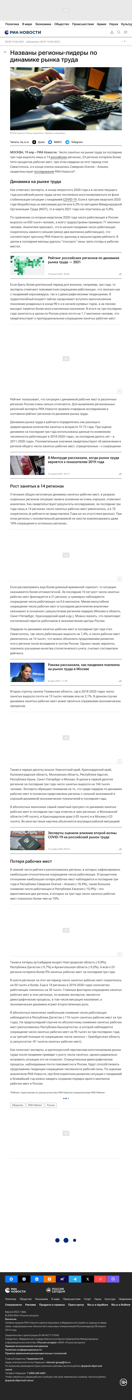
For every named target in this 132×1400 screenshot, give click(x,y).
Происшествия (71, 1299)
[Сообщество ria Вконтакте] (37, 1279)
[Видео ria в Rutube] (62, 1279)
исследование (44, 171)
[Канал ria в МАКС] (11, 1279)
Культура (110, 1299)
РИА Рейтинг (35, 1105)
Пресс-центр (76, 1304)
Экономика (41, 1299)
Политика (10, 1299)
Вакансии (10, 1319)
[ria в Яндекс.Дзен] (24, 1279)
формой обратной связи (19, 1380)
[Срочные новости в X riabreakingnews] (100, 1279)
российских (59, 157)
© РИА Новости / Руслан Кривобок (26, 133)
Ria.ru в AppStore (97, 1304)
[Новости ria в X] (87, 1279)
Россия (51, 1105)
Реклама (30, 1304)
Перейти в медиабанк (55, 133)
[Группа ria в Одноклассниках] (49, 1279)
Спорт (87, 1299)
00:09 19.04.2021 (14, 41)
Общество (17, 1105)
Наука (97, 1299)
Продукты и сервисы (52, 1304)
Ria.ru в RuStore (120, 1304)
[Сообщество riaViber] (113, 1279)
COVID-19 (70, 199)
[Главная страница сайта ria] (22, 32)
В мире (55, 1299)
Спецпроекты (13, 1304)
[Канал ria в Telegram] (75, 1279)
